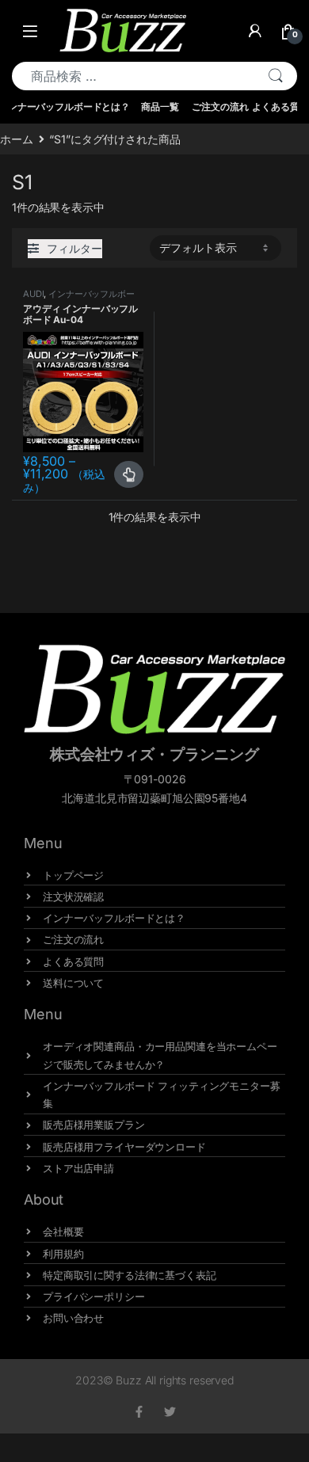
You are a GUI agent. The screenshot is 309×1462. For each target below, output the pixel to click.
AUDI (33, 293)
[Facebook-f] (139, 1412)
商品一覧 (159, 106)
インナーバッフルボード (79, 298)
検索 (275, 76)
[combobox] (133, 76)
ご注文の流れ (220, 106)
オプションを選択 (128, 474)
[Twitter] (170, 1412)
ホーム (16, 139)
